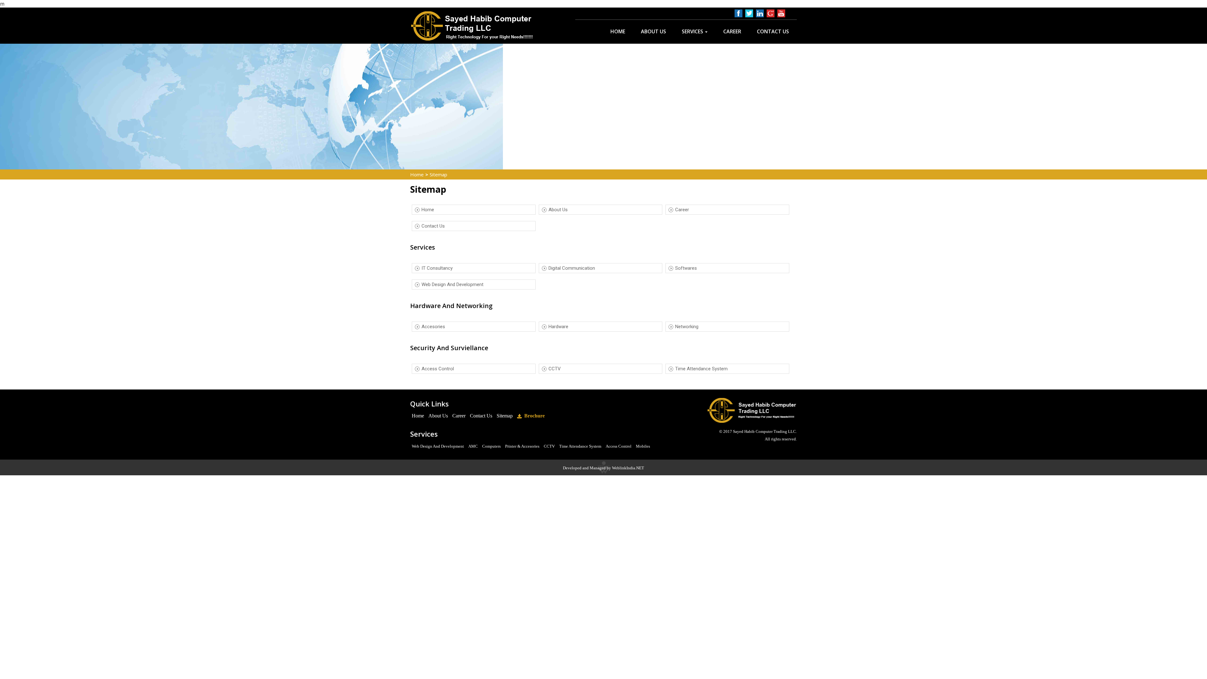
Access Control (438, 369)
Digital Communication (571, 268)
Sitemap (505, 415)
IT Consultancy (437, 268)
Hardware (558, 326)
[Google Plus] (770, 13)
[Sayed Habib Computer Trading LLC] (473, 26)
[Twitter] (749, 13)
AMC (473, 446)
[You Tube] (781, 13)
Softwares (686, 268)
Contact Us (773, 31)
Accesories (433, 326)
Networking (686, 326)
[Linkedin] (760, 13)
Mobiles (643, 446)
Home (617, 31)
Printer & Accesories (522, 446)
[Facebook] (738, 13)
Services (693, 31)
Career (732, 31)
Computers (491, 446)
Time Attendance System (701, 369)
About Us (653, 31)
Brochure (533, 415)
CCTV (554, 369)
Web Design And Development (452, 284)
